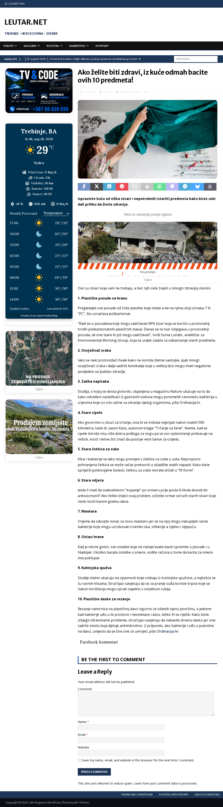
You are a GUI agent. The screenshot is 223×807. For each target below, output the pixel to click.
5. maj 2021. (90, 91)
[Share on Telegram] (185, 187)
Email (82, 735)
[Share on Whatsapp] (160, 187)
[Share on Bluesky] (197, 187)
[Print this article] (147, 187)
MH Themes (81, 802)
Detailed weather (19, 308)
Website (83, 747)
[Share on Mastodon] (172, 187)
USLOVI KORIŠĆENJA (207, 794)
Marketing (77, 45)
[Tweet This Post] (96, 187)
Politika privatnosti (173, 794)
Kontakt (102, 45)
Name (82, 722)
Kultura (53, 45)
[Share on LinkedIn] (109, 187)
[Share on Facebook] (84, 187)
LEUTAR (108, 91)
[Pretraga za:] (196, 59)
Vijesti (8, 45)
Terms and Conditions (136, 794)
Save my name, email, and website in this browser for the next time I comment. (138, 760)
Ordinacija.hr (168, 631)
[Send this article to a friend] (134, 187)
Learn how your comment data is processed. (165, 783)
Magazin (30, 45)
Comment (85, 689)
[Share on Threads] (210, 187)
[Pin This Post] (122, 187)
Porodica (136, 91)
